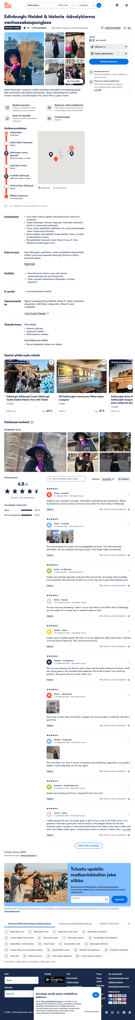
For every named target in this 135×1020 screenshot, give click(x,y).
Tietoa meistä (99, 979)
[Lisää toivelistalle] (51, 362)
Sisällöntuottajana (115, 982)
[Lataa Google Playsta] (54, 980)
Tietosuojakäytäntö (74, 986)
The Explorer (99, 1004)
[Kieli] (117, 5)
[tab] (29, 923)
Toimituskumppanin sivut (118, 978)
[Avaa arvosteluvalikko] (128, 495)
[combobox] (108, 479)
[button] (34, 27)
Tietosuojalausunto (12, 911)
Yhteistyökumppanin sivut (118, 986)
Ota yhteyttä (72, 978)
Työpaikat (100, 985)
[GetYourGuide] (8, 5)
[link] (29, 387)
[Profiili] (126, 5)
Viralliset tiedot (73, 982)
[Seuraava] (130, 387)
